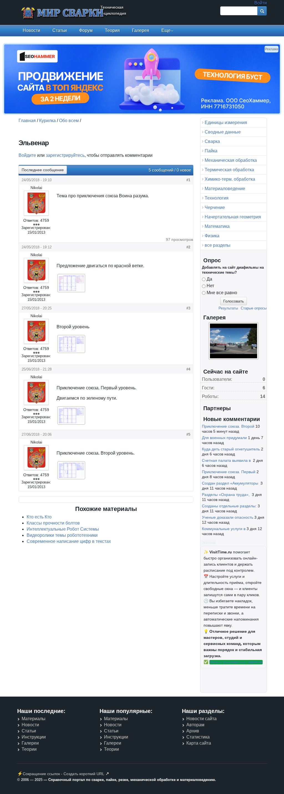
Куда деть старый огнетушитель (231, 449)
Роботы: (210, 396)
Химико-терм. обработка (230, 179)
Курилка (47, 120)
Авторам (195, 724)
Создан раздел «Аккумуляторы (230, 483)
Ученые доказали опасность (227, 517)
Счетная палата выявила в (227, 460)
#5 (188, 434)
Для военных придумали (224, 437)
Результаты (228, 308)
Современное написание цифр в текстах (69, 541)
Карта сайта (198, 743)
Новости (31, 30)
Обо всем (69, 120)
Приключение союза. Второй (228, 426)
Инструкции (34, 737)
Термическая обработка (229, 169)
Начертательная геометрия (233, 217)
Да (209, 279)
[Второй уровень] (71, 352)
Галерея (140, 30)
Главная (27, 120)
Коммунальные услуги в (223, 528)
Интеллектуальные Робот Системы (63, 529)
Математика (217, 226)
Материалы (33, 718)
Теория (112, 30)
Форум (86, 30)
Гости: (208, 387)
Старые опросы (254, 308)
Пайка (211, 150)
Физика (212, 235)
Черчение (215, 207)
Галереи (30, 743)
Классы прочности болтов (53, 523)
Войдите (27, 155)
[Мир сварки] (63, 13)
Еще (166, 30)
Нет (210, 285)
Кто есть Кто (39, 517)
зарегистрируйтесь (65, 155)
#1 (188, 180)
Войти (260, 3)
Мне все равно (222, 292)
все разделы (217, 245)
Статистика (198, 737)
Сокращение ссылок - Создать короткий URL (63, 774)
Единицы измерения (226, 122)
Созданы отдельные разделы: (229, 506)
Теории (29, 749)
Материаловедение (225, 188)
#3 (188, 308)
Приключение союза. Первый (228, 472)
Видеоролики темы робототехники (62, 535)
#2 (188, 247)
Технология (217, 198)
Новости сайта (201, 718)
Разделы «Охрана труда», (226, 494)
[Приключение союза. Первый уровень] (71, 424)
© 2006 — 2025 (29, 780)
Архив (192, 731)
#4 (188, 369)
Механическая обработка (231, 160)
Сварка (212, 141)
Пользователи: (217, 379)
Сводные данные (223, 132)
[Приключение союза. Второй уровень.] (71, 478)
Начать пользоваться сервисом (236, 662)
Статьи (59, 30)
